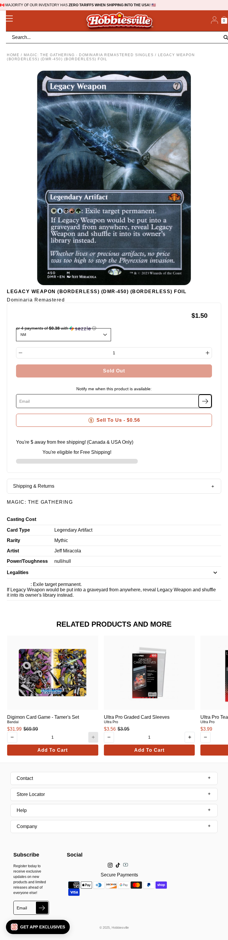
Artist (13, 550)
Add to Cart (52, 750)
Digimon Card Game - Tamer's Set (43, 717)
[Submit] (42, 907)
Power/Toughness (27, 561)
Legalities (17, 572)
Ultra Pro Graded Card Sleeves (137, 717)
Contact (25, 778)
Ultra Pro (111, 722)
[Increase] (207, 352)
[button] (38, 927)
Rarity (13, 540)
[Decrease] (20, 352)
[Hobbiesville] (119, 20)
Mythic (61, 540)
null (58, 561)
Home (13, 55)
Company (27, 826)
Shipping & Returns (33, 486)
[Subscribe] (205, 401)
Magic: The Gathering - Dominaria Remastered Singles (89, 55)
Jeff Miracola (67, 550)
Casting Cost (21, 519)
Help (22, 810)
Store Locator (31, 794)
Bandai (13, 722)
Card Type (18, 530)
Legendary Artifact (73, 530)
